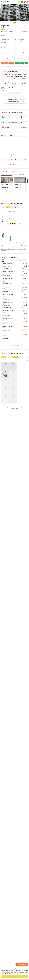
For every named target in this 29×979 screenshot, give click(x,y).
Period (3, 357)
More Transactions (14, 345)
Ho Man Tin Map (14, 164)
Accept (14, 976)
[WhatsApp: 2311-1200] (22, 2)
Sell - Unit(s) (7, 63)
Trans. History (14, 408)
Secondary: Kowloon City (19, 96)
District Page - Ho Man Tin (14, 105)
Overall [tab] (2, 35)
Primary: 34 (10, 96)
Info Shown (15, 357)
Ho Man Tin (8, 76)
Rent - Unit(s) (21, 63)
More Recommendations (14, 196)
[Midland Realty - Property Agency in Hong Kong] (6, 2)
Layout (8, 357)
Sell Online (23, 964)
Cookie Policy (8, 973)
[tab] (6, 174)
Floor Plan (25, 31)
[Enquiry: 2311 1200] (19, 2)
